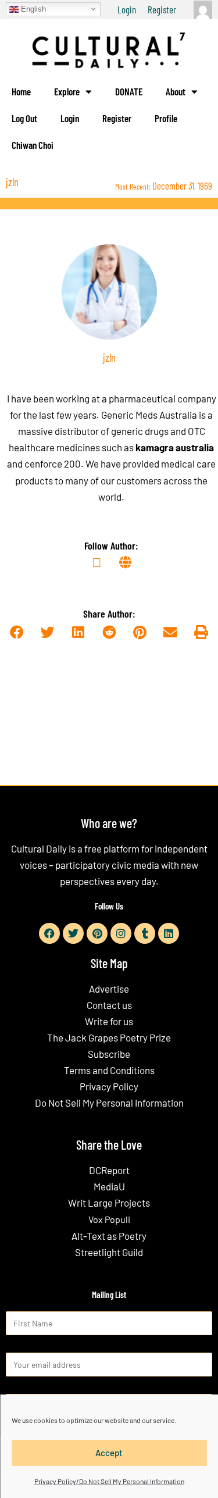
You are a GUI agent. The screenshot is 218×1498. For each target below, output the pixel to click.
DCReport (109, 1170)
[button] (17, 632)
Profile (166, 118)
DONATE (128, 91)
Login (126, 9)
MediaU (109, 1186)
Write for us (109, 1021)
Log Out (24, 118)
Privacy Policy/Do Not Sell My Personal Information (109, 1481)
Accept (109, 1452)
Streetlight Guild (109, 1252)
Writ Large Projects (109, 1202)
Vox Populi (109, 1219)
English (32, 8)
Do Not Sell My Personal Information (109, 1102)
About (175, 91)
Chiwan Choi (32, 145)
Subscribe (109, 1054)
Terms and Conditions (109, 1070)
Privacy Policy (109, 1086)
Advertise (109, 988)
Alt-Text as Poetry (109, 1236)
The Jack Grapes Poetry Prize (109, 1037)
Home (21, 91)
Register (162, 9)
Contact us (109, 1005)
